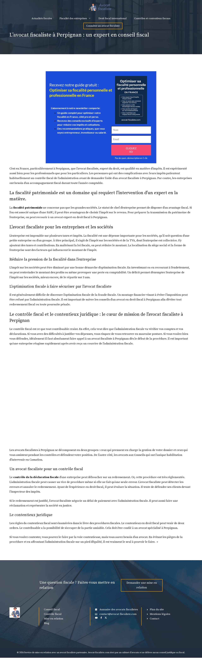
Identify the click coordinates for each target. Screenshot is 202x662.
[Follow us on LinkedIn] (96, 617)
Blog (46, 623)
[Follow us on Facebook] (101, 618)
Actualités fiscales (42, 18)
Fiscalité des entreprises (73, 18)
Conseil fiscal (52, 609)
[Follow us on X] (106, 618)
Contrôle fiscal (52, 614)
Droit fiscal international (112, 18)
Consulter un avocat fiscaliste (103, 25)
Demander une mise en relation (142, 585)
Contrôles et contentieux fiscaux (152, 18)
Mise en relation (53, 618)
